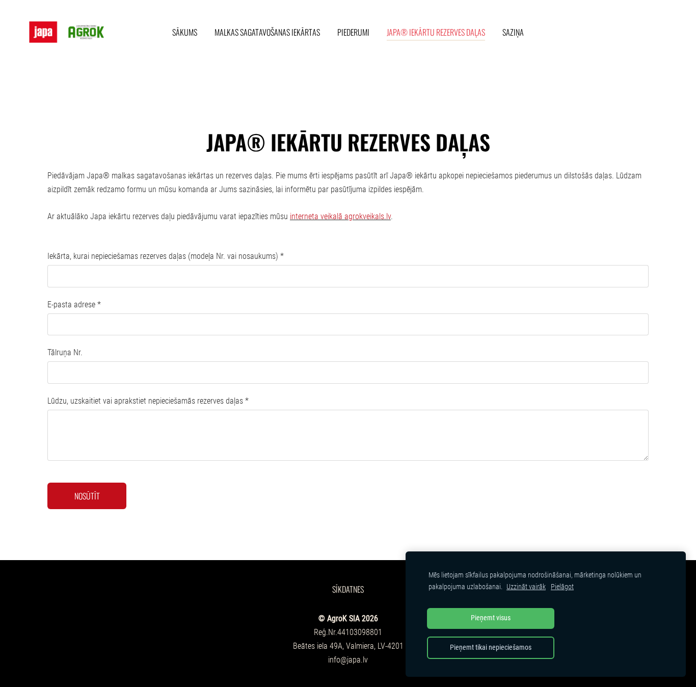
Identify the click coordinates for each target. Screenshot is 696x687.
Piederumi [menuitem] (353, 32)
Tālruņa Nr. (65, 352)
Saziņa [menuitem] (513, 32)
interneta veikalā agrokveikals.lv (340, 216)
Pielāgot (562, 587)
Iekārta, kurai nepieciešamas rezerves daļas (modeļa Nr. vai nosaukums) (165, 256)
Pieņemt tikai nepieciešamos (490, 647)
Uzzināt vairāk (526, 587)
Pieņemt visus (491, 618)
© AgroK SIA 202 (346, 618)
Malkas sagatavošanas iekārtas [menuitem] (267, 32)
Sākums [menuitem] (184, 32)
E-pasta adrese (74, 304)
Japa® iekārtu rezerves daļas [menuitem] (436, 32)
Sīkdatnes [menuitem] (348, 589)
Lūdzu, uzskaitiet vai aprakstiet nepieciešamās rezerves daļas (148, 401)
